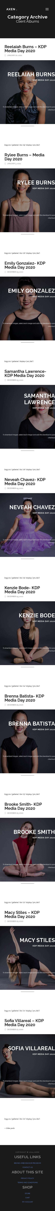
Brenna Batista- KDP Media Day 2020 (24, 698)
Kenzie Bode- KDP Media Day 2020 (22, 589)
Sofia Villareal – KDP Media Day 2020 (24, 1022)
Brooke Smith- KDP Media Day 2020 (23, 806)
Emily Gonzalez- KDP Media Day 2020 (24, 265)
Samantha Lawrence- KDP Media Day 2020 (25, 373)
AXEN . (11, 9)
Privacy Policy (27, 1178)
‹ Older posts (9, 1128)
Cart (27, 1198)
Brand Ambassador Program (27, 1163)
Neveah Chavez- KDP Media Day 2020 (24, 481)
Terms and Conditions (28, 1182)
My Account (27, 1202)
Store (27, 1193)
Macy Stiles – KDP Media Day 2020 (21, 914)
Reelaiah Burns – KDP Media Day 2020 (25, 48)
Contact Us (28, 1167)
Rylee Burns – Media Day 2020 (24, 156)
